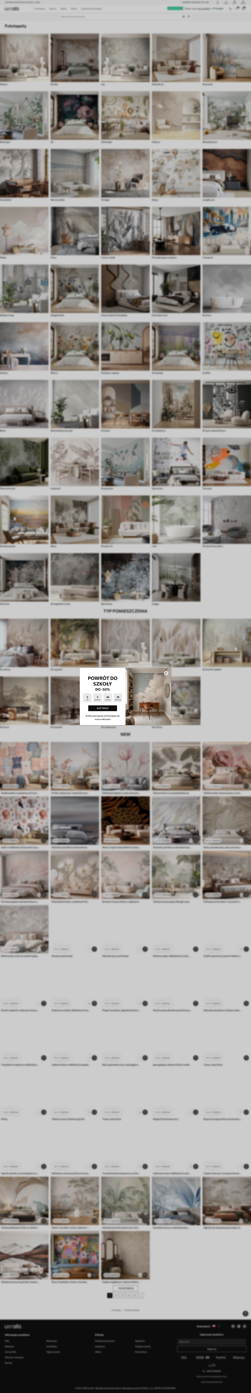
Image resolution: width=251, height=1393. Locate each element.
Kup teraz (103, 708)
